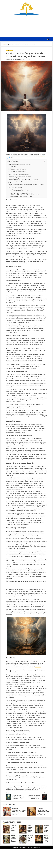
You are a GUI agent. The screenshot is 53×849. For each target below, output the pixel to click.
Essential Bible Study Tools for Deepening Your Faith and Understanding (31, 842)
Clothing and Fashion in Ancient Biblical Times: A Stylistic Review (13, 833)
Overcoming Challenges (14, 178)
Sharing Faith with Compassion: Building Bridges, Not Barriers (43, 811)
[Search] (51, 39)
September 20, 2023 (20, 59)
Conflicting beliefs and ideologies (18, 171)
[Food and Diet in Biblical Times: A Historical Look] (22, 829)
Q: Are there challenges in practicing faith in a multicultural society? (25, 194)
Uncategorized (10, 50)
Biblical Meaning (14, 835)
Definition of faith (14, 163)
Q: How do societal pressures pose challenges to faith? (22, 193)
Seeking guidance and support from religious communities (24, 179)
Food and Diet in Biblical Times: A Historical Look (30, 831)
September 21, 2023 (42, 814)
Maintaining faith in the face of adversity (19, 174)
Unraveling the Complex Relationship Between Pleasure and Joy (18, 811)
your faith (38, 667)
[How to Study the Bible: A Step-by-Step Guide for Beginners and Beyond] (39, 839)
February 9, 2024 (16, 814)
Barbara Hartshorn (10, 59)
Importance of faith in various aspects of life (20, 164)
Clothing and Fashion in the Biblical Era (46, 831)
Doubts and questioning (15, 168)
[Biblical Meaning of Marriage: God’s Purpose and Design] (6, 839)
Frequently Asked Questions (15, 187)
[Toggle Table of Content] (44, 161)
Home (4, 44)
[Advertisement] (26, 26)
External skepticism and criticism (18, 169)
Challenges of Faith (13, 166)
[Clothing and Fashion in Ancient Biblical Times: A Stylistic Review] (6, 829)
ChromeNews (31, 847)
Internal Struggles (12, 173)
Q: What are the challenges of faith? (19, 189)
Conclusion (11, 182)
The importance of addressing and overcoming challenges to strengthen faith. (27, 185)
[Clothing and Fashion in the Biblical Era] (39, 829)
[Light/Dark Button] (48, 39)
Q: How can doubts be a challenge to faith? (20, 190)
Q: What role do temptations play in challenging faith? (22, 192)
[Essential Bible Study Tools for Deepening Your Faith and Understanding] (22, 839)
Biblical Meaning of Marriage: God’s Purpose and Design (14, 842)
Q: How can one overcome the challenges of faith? (22, 196)
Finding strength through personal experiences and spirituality (25, 181)
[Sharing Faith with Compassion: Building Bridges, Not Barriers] (31, 811)
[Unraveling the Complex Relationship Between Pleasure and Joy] (7, 811)
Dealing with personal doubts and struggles (20, 176)
